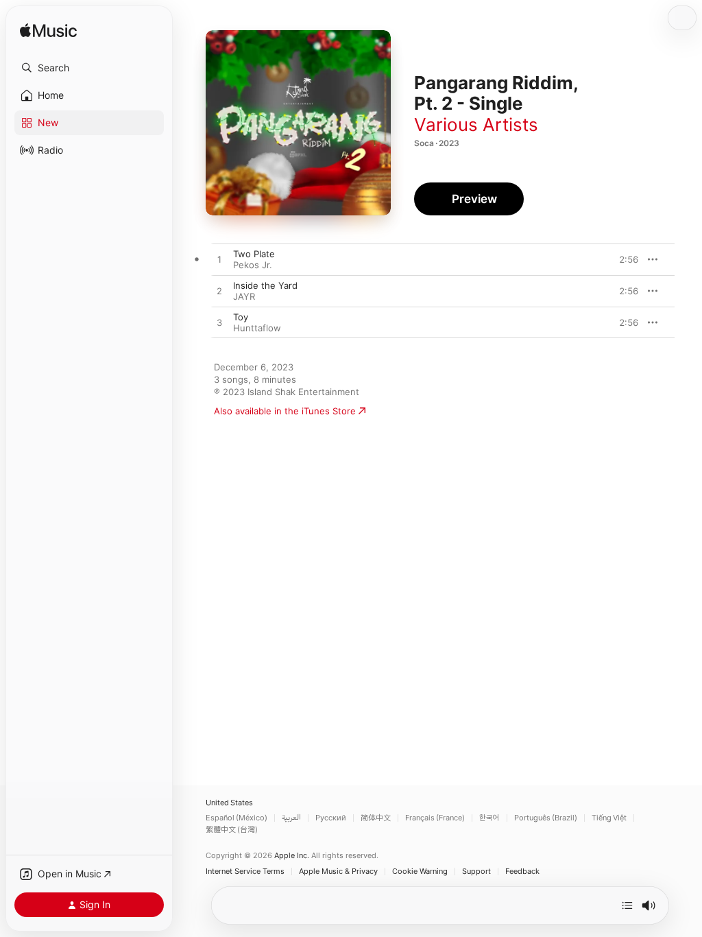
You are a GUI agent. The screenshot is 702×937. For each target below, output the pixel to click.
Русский (330, 818)
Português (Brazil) (545, 818)
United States (229, 803)
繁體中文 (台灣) (232, 829)
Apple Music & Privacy (338, 871)
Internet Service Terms (245, 871)
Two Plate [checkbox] (254, 253)
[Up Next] (627, 905)
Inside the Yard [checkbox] (265, 285)
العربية (291, 818)
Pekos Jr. (252, 264)
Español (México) (236, 818)
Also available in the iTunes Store (285, 410)
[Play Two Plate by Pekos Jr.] (219, 260)
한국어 (489, 818)
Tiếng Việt (609, 818)
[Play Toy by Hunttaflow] (219, 323)
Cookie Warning (420, 871)
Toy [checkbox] (240, 316)
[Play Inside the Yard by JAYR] (219, 291)
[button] (89, 68)
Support (476, 871)
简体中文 (376, 818)
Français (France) (435, 818)
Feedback (522, 871)
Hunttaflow (257, 327)
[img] (48, 31)
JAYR (244, 296)
